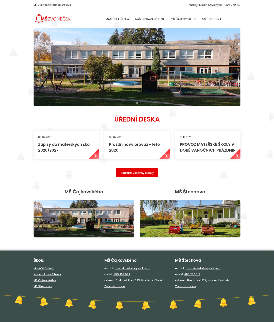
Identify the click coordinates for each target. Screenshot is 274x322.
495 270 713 (192, 274)
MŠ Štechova (211, 19)
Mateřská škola (117, 19)
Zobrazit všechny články (137, 173)
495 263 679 (121, 274)
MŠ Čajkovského (183, 19)
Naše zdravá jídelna (150, 19)
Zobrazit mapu (114, 286)
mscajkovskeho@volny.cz (205, 5)
